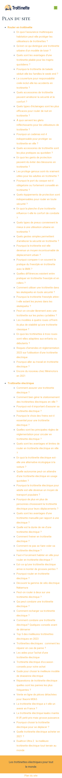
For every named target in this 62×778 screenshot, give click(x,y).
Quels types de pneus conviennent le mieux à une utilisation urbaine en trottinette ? (37, 227)
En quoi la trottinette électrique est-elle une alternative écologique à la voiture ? (36, 462)
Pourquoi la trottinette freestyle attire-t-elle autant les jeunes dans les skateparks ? (38, 301)
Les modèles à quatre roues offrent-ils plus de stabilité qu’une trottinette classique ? (37, 325)
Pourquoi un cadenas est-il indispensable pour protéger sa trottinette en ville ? (34, 139)
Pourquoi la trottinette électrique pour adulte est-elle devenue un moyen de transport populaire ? (38, 490)
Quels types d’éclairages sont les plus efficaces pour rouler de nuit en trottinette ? (38, 111)
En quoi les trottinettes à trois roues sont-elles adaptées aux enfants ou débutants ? (37, 338)
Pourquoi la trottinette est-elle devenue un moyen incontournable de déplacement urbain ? (38, 250)
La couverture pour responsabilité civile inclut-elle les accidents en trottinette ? (36, 83)
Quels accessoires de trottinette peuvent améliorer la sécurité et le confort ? (36, 97)
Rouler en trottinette (20, 27)
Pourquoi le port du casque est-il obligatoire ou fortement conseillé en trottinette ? (37, 185)
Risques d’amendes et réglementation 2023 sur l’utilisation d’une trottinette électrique (38, 352)
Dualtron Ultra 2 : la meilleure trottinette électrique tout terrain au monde (36, 745)
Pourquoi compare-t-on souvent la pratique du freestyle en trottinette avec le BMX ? (36, 264)
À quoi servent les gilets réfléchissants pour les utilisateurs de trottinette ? (38, 125)
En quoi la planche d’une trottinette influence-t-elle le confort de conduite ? (38, 213)
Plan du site (31, 775)
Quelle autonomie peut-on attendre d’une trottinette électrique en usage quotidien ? (37, 476)
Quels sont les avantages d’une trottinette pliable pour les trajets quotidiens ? (35, 60)
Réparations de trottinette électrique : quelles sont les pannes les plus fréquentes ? (38, 685)
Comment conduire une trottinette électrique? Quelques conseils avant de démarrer (37, 625)
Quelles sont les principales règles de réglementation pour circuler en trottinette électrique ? (37, 434)
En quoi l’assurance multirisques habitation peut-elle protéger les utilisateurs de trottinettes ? (35, 36)
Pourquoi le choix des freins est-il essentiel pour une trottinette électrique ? (35, 420)
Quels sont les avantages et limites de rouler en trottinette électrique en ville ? (38, 448)
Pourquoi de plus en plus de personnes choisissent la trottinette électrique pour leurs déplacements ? (37, 504)
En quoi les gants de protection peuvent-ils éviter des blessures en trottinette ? (36, 162)
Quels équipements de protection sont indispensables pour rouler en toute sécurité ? (38, 199)
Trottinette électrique (21, 383)
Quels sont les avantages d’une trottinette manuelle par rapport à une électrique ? (38, 518)
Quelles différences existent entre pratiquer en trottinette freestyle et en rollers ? (38, 278)
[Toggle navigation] (55, 7)
